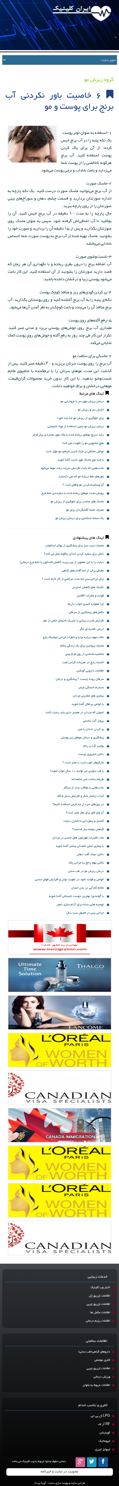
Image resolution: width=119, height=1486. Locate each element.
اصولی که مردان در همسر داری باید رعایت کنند (74, 712)
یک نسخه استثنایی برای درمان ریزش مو (79, 518)
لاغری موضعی (102, 1360)
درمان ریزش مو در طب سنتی (86, 871)
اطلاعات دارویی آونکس (90, 671)
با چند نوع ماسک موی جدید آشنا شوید (80, 460)
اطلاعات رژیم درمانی (98, 1321)
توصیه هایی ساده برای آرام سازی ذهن (80, 904)
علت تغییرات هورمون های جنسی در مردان (78, 838)
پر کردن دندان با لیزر (90, 729)
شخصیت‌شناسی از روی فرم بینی (84, 654)
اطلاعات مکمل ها (100, 1312)
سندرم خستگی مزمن (91, 687)
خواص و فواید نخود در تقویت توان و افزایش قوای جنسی (69, 879)
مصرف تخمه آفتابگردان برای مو (85, 510)
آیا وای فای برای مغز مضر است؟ (85, 813)
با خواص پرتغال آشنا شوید (87, 704)
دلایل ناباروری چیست (91, 754)
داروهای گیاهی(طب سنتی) (94, 1352)
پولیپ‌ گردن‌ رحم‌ (93, 746)
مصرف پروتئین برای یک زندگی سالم (82, 646)
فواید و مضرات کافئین (90, 596)
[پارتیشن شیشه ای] (60, 1012)
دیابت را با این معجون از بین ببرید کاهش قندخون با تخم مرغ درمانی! (62, 562)
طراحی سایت (78, 1483)
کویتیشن (104, 1433)
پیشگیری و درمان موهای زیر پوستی (82, 737)
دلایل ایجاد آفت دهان (90, 854)
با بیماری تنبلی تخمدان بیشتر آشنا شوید (80, 846)
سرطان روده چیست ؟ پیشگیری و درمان (80, 679)
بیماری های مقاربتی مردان (88, 696)
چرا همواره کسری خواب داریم (86, 604)
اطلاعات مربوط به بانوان (96, 1385)
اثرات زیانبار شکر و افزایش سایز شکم (81, 796)
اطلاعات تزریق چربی (98, 1304)
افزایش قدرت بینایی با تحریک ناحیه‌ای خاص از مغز (73, 621)
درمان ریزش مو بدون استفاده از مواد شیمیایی (75, 426)
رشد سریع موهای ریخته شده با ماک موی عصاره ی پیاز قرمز (68, 435)
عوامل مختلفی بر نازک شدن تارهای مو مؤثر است (75, 451)
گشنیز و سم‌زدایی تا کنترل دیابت (83, 821)
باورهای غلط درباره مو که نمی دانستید (81, 476)
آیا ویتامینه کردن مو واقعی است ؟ (83, 485)
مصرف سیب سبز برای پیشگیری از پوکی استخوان (74, 545)
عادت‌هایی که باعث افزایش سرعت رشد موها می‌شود (72, 468)
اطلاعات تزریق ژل (99, 1296)
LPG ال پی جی (100, 1416)
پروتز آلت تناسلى (93, 721)
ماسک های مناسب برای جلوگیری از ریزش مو (77, 502)
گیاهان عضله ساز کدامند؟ (88, 829)
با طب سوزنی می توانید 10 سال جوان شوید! (77, 771)
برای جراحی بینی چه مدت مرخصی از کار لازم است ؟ (73, 579)
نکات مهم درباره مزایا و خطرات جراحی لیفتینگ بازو (73, 637)
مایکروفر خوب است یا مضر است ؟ (83, 763)
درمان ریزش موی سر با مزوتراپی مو (82, 401)
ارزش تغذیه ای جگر (91, 629)
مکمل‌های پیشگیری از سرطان (86, 612)
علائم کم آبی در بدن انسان (87, 888)
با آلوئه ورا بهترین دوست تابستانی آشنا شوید (76, 896)
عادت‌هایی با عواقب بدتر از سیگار (83, 788)
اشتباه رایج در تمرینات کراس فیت (83, 662)
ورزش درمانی (102, 1377)
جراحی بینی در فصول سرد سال (85, 913)
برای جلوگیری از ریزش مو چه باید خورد (80, 418)
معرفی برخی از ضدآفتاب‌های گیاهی (83, 571)
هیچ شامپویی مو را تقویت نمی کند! (83, 443)
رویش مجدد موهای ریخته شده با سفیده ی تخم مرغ (73, 493)
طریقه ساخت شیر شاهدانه (88, 779)
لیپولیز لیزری (102, 1449)
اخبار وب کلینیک (100, 1287)
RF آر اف (104, 1424)
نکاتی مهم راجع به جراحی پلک (86, 863)
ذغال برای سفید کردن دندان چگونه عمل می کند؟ (74, 554)
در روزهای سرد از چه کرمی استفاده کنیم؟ (78, 804)
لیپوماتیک (104, 1441)
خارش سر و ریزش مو (91, 410)
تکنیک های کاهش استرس (88, 587)
